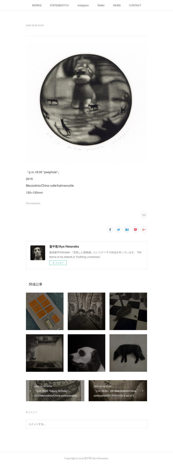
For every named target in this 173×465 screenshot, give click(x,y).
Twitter (101, 5)
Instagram (83, 5)
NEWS (117, 5)
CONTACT (135, 5)
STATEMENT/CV (59, 5)
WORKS (37, 5)
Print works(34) (33, 203)
